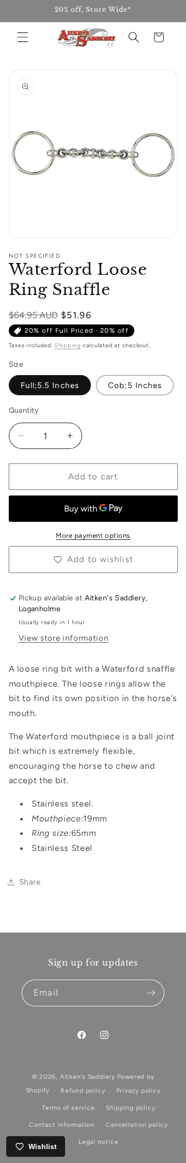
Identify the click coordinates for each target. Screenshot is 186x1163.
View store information (64, 638)
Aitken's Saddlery (87, 1076)
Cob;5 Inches (135, 385)
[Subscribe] (150, 993)
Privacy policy (138, 1090)
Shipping (67, 345)
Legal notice (98, 1141)
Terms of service (68, 1107)
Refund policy (82, 1090)
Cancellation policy (136, 1124)
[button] (22, 37)
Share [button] (30, 882)
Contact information (62, 1124)
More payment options (93, 535)
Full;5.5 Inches (50, 385)
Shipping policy (131, 1107)
